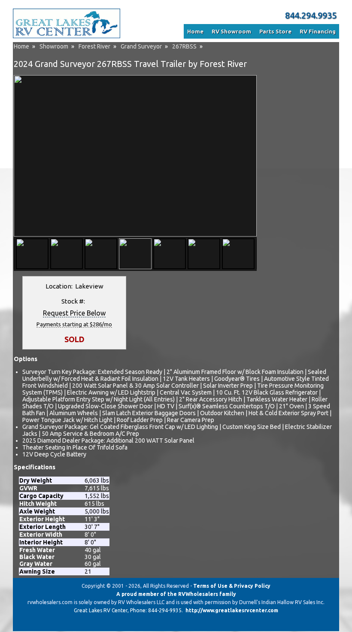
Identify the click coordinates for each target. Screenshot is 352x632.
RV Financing (318, 31)
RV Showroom (231, 31)
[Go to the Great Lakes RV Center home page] (66, 36)
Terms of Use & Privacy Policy (231, 586)
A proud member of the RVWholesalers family (176, 594)
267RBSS (184, 46)
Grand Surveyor (141, 46)
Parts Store (275, 31)
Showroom (53, 46)
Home (21, 46)
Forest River (94, 46)
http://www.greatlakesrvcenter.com (231, 610)
